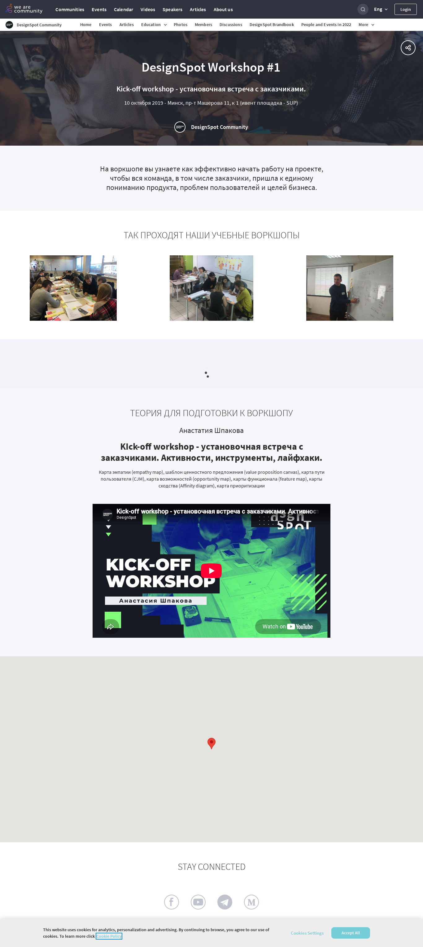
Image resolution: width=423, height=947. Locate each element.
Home (86, 24)
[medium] (251, 902)
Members (203, 24)
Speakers (172, 9)
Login (405, 9)
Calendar (123, 9)
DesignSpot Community (219, 126)
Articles (198, 9)
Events (99, 9)
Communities (69, 9)
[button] (381, 9)
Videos (148, 9)
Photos (180, 24)
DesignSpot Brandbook (272, 24)
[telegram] (225, 902)
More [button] (363, 24)
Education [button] (151, 24)
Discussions (231, 24)
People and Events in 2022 (326, 24)
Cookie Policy (109, 936)
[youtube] (198, 902)
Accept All (351, 933)
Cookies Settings (307, 933)
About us (223, 9)
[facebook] (171, 902)
